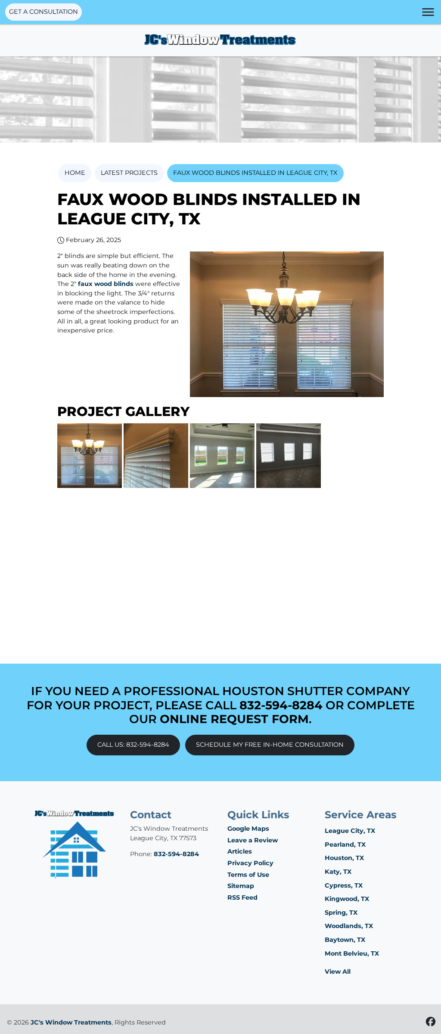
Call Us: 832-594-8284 (133, 744)
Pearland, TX (345, 844)
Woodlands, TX (349, 926)
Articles (239, 851)
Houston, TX (344, 858)
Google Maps (248, 828)
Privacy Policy (250, 863)
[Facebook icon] (430, 1022)
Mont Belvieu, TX (352, 953)
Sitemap (240, 886)
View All (338, 971)
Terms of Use (248, 875)
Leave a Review (252, 840)
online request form (234, 719)
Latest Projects (129, 173)
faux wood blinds (106, 284)
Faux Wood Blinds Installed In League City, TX (255, 173)
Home (75, 173)
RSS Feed (242, 897)
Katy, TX (338, 872)
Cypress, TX (344, 885)
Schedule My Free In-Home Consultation (270, 744)
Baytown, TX (345, 940)
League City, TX (350, 831)
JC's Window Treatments (71, 1022)
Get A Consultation (43, 12)
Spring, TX (341, 912)
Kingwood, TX (347, 899)
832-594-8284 (281, 705)
